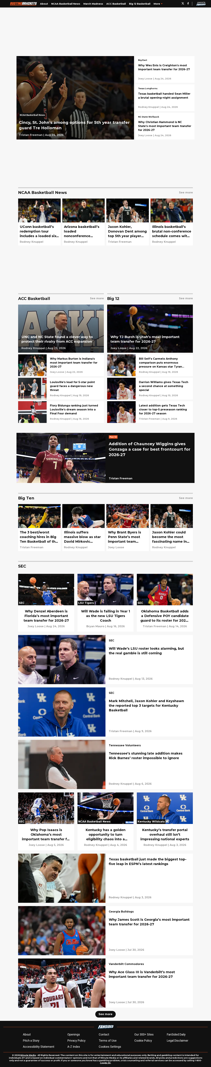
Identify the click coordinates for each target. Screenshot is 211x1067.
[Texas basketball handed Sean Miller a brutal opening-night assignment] (165, 98)
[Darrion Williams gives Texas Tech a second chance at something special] (150, 389)
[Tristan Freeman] (31, 135)
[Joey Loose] (145, 78)
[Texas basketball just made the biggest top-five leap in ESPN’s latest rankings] (105, 878)
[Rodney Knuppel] (148, 107)
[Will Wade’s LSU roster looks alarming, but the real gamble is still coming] (105, 659)
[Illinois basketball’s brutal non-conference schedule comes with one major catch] (172, 222)
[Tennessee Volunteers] (125, 745)
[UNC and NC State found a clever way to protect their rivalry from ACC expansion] (61, 329)
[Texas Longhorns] (147, 89)
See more (105, 1014)
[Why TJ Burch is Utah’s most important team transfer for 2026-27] (150, 329)
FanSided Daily (176, 1034)
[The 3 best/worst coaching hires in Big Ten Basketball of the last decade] (39, 527)
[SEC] (111, 641)
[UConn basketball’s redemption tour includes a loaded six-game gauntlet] (39, 222)
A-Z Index (73, 1046)
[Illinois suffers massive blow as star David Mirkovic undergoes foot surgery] (83, 527)
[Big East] (142, 60)
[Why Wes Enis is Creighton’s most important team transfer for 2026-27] (165, 69)
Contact (104, 1034)
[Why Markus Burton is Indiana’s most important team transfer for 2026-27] (61, 365)
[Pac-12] (114, 437)
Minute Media (28, 1055)
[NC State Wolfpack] (148, 117)
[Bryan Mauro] (95, 626)
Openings (73, 1034)
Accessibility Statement (38, 1046)
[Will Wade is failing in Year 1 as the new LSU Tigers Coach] (105, 603)
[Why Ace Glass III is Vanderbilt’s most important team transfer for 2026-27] (105, 983)
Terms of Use (108, 1040)
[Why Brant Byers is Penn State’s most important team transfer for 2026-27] (127, 527)
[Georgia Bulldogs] (121, 912)
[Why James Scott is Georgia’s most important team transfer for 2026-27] (105, 930)
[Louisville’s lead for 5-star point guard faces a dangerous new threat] (61, 389)
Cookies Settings (110, 1046)
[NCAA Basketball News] (33, 116)
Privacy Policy (76, 1040)
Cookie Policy (143, 1040)
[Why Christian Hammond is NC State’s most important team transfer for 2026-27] (165, 126)
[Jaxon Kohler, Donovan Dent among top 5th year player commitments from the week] (127, 222)
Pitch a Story (31, 1040)
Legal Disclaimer (177, 1040)
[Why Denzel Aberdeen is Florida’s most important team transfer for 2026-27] (46, 603)
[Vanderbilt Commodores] (126, 964)
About (27, 1034)
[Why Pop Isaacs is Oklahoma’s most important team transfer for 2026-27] (46, 821)
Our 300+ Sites (144, 1034)
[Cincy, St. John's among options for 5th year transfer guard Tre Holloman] (75, 97)
